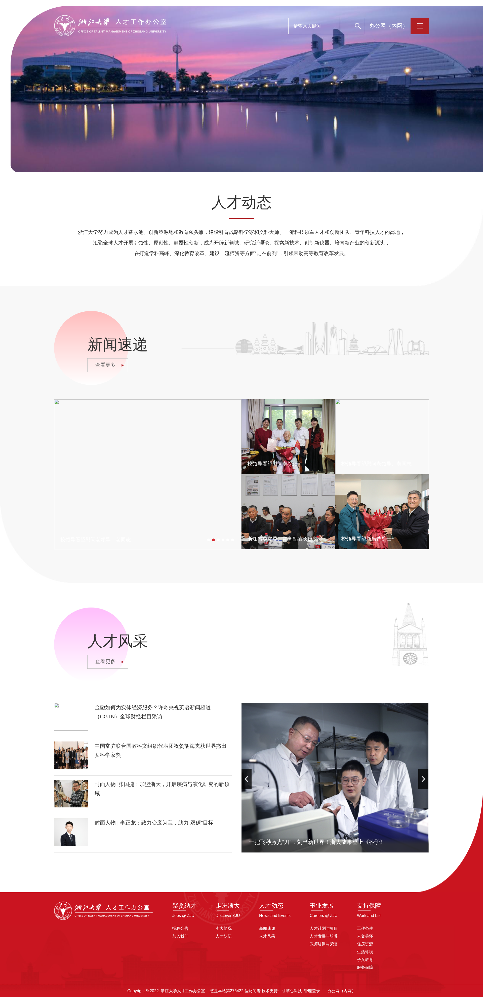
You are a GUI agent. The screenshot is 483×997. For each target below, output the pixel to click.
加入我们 (180, 936)
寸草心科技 (292, 991)
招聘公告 (180, 928)
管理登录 (312, 991)
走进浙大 (228, 905)
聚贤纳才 (184, 905)
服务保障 (365, 967)
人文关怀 (365, 936)
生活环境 (365, 952)
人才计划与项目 (324, 928)
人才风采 (267, 936)
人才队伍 (224, 936)
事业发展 (322, 905)
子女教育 (365, 959)
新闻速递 (267, 928)
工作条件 (365, 928)
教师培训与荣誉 (324, 944)
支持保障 (369, 905)
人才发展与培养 (324, 936)
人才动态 (271, 905)
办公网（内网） (388, 26)
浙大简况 (224, 928)
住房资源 (365, 944)
